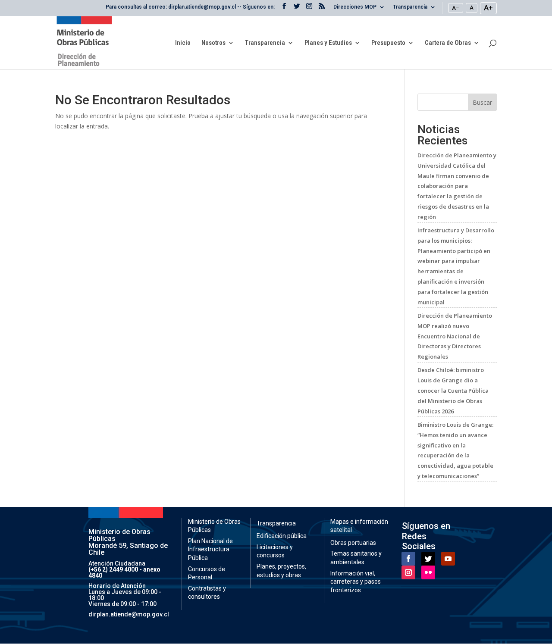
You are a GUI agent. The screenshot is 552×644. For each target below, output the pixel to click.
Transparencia (410, 7)
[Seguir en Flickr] (428, 572)
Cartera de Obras (448, 43)
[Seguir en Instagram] (408, 572)
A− (455, 7)
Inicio (183, 43)
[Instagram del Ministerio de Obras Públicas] (309, 8)
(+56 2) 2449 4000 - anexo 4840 (124, 572)
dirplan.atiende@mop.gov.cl (128, 614)
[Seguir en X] (428, 559)
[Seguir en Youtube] (448, 559)
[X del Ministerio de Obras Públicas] (297, 8)
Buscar (482, 102)
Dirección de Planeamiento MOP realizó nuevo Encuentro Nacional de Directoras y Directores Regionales (454, 336)
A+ (488, 7)
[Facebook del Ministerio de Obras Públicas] (284, 8)
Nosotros (213, 43)
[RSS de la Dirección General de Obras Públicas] (322, 8)
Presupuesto (388, 43)
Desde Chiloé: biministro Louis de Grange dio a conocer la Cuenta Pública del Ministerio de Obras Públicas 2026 (453, 390)
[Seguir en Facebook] (408, 559)
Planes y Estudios (328, 43)
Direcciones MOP (354, 7)
